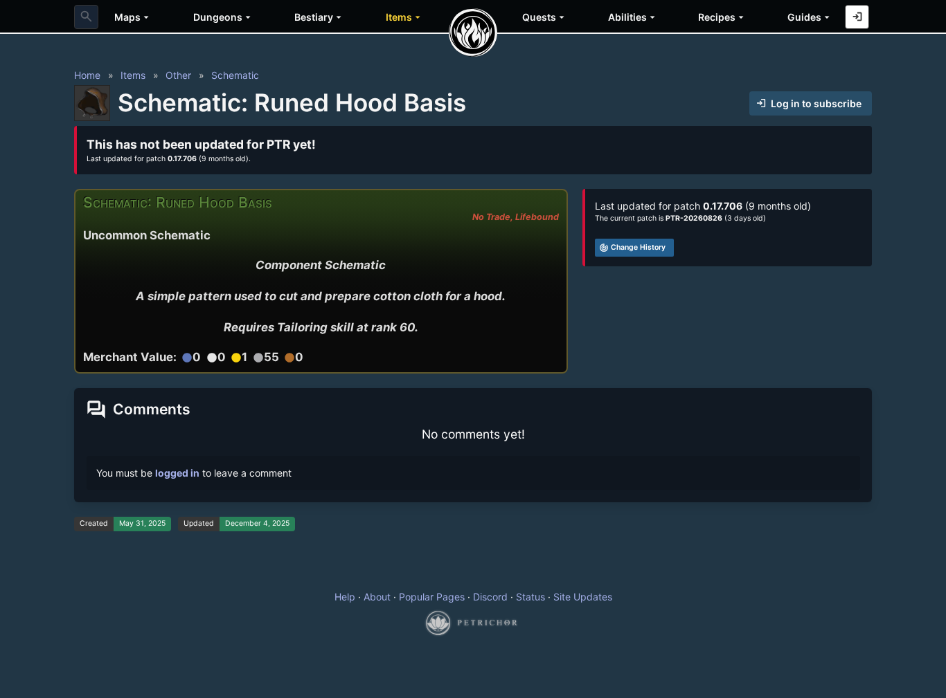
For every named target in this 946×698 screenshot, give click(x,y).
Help (344, 597)
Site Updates (582, 597)
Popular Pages (432, 597)
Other (178, 75)
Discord (490, 597)
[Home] (473, 32)
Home (87, 75)
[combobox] (86, 17)
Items (133, 75)
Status (530, 597)
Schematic (235, 75)
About (377, 597)
